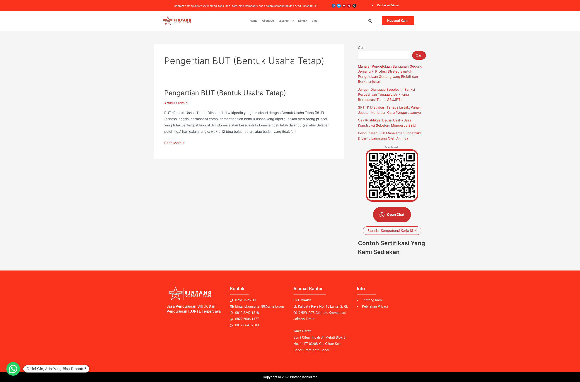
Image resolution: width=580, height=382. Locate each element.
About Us (268, 20)
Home (253, 20)
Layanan (283, 20)
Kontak (302, 20)
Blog (314, 20)
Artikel (169, 103)
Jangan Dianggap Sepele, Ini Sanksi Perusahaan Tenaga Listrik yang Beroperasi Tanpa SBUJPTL (386, 94)
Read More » (174, 142)
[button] (286, 21)
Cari (361, 47)
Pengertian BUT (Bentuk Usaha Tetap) (225, 93)
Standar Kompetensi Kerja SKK (392, 230)
